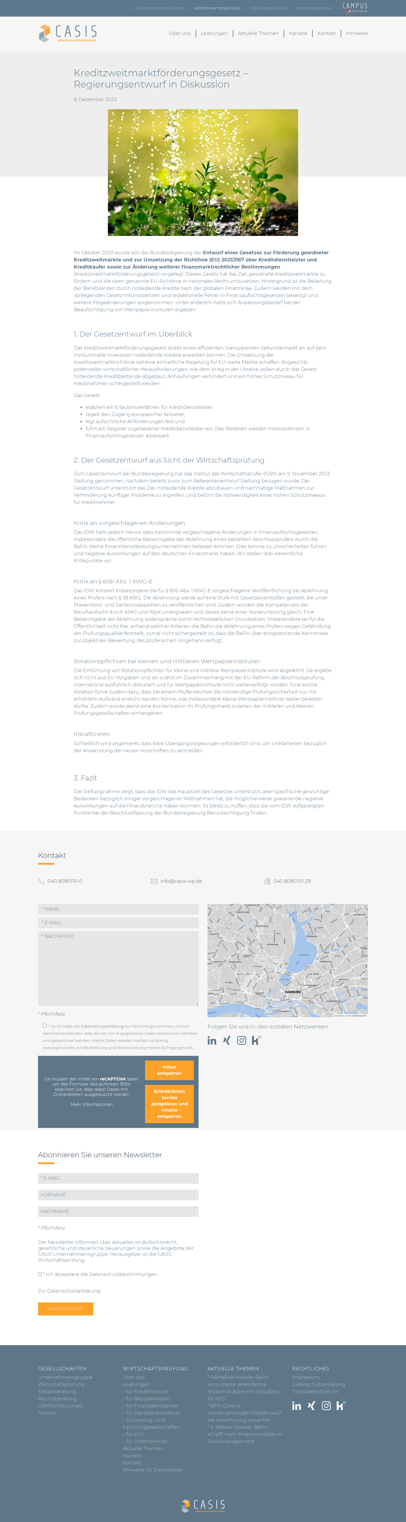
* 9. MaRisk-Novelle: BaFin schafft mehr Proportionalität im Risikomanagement (245, 1434)
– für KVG (133, 1434)
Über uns (180, 33)
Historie (47, 1413)
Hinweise (357, 33)
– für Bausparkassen (146, 1399)
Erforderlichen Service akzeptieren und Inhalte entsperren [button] (169, 1104)
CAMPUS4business (60, 1406)
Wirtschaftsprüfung (217, 8)
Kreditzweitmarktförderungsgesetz (116, 274)
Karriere (298, 33)
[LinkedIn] (211, 1040)
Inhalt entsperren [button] (169, 1070)
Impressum (306, 1377)
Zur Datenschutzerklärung (69, 1291)
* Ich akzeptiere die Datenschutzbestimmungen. (100, 1274)
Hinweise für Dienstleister (153, 1470)
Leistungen (214, 33)
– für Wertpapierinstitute (151, 1413)
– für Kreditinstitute (145, 1391)
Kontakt (326, 33)
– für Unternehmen (146, 1441)
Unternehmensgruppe (160, 8)
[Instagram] (241, 1040)
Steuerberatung (269, 8)
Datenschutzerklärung (102, 1026)
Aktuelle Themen (258, 33)
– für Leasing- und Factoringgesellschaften (151, 1423)
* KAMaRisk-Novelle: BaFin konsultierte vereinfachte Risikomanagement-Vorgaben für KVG (243, 1388)
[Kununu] (256, 1040)
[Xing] (226, 1040)
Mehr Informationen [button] (92, 1104)
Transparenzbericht (315, 1391)
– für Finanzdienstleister (151, 1406)
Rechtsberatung (314, 8)
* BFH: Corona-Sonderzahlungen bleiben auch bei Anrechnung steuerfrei (245, 1413)
